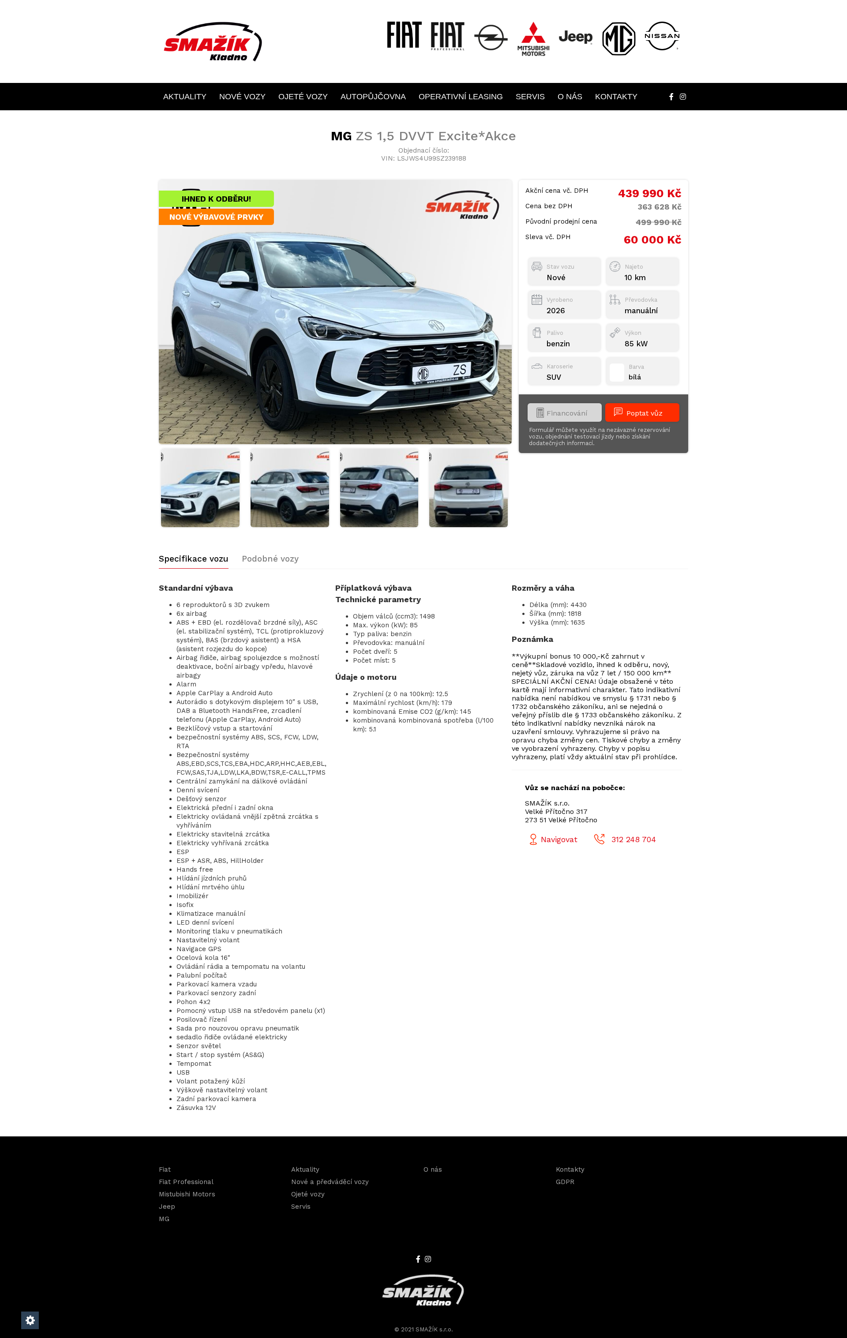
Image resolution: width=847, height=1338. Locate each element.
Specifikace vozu (194, 559)
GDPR (565, 1182)
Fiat (165, 1169)
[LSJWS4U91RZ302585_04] (379, 488)
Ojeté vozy (303, 96)
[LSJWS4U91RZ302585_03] (290, 488)
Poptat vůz (644, 413)
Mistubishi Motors (187, 1194)
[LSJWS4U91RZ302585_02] (200, 488)
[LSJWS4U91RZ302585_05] (468, 488)
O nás (570, 96)
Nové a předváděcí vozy (330, 1182)
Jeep (167, 1207)
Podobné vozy (270, 559)
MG (164, 1219)
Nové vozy (242, 96)
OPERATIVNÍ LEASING (461, 96)
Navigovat (559, 839)
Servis (530, 96)
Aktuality (184, 96)
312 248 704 (633, 839)
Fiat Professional (186, 1182)
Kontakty (616, 96)
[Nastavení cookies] (30, 1320)
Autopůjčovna (373, 96)
